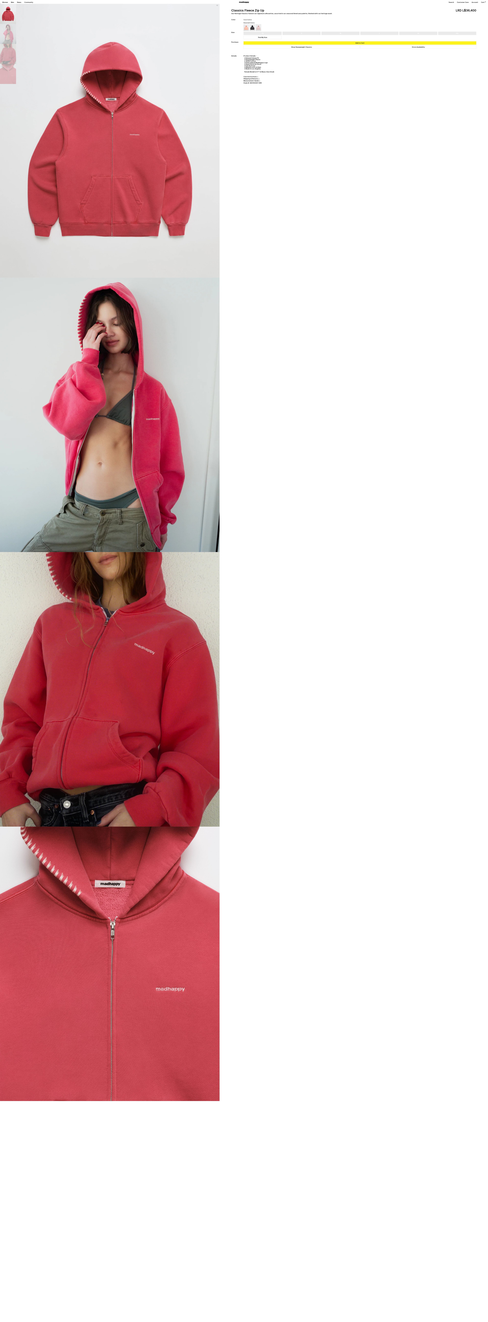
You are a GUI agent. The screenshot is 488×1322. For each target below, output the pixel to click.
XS (263, 33)
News (19, 2)
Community (28, 2)
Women (5, 2)
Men (12, 2)
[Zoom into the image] (110, 140)
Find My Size (262, 37)
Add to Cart (360, 43)
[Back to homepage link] (244, 2)
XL (418, 33)
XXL (457, 33)
